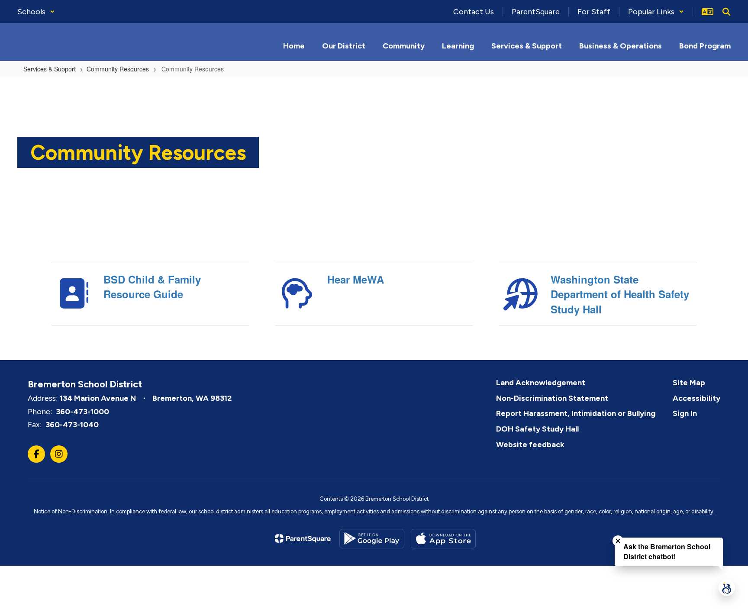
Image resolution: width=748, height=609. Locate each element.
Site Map (689, 382)
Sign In (685, 413)
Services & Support (49, 68)
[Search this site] (726, 11)
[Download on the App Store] (443, 538)
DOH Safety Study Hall (537, 429)
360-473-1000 (82, 411)
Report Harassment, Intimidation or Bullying (575, 413)
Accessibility (696, 398)
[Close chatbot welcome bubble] (618, 540)
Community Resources (118, 68)
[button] (36, 11)
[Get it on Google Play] (371, 538)
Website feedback (530, 444)
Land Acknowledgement (540, 382)
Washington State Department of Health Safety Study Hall (620, 294)
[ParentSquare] (303, 538)
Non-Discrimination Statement (552, 398)
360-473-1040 (72, 424)
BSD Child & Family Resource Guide (152, 286)
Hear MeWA (355, 279)
